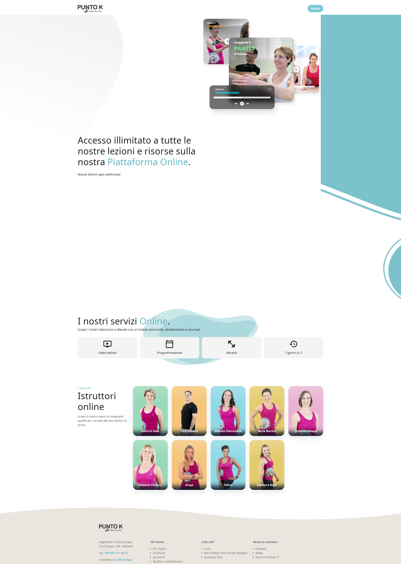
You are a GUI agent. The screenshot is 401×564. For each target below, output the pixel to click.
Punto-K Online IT (267, 557)
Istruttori (159, 557)
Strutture (159, 553)
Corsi (207, 549)
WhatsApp (124, 559)
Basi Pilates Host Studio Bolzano (225, 553)
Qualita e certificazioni (168, 561)
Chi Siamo (159, 549)
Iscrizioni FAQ (213, 557)
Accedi (315, 8)
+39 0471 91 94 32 (116, 553)
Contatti (261, 549)
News (259, 553)
